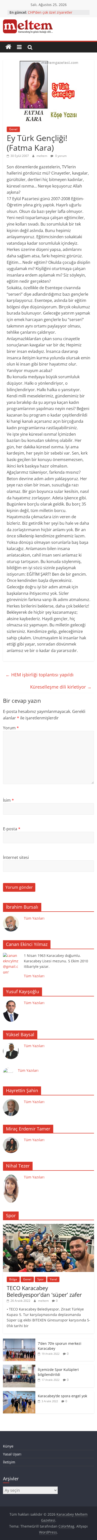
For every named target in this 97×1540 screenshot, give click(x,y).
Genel (13, 129)
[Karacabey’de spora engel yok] (19, 1393)
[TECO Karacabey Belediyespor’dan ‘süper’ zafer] (48, 1226)
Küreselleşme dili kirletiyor (61, 687)
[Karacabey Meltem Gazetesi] (8, 47)
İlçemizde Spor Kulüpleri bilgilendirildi (58, 1372)
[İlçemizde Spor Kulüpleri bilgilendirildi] (19, 1367)
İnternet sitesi (16, 857)
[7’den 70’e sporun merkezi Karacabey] (19, 1341)
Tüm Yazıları (34, 918)
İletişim (9, 1462)
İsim (8, 800)
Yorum (11, 728)
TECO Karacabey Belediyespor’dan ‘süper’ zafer (44, 1291)
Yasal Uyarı (12, 1454)
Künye (8, 1446)
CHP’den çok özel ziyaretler (50, 12)
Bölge (13, 1279)
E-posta (11, 829)
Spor (40, 1279)
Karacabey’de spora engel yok (62, 1396)
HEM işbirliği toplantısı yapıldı (39, 675)
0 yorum (60, 156)
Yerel (53, 1279)
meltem (42, 156)
